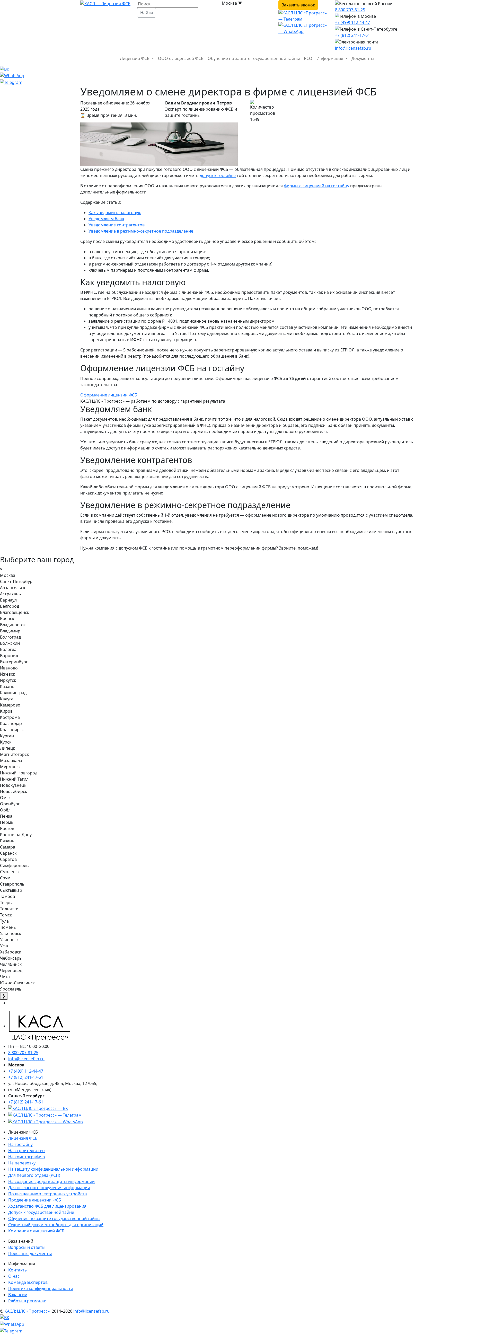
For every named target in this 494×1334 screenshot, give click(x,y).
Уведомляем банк (106, 219)
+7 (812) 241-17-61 (352, 35)
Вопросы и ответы (26, 1247)
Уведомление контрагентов (117, 225)
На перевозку (22, 1163)
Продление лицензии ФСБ (34, 1200)
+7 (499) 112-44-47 (352, 22)
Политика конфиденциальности (40, 1288)
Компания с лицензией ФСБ (36, 1231)
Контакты (18, 1270)
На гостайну (20, 1144)
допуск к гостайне (218, 175)
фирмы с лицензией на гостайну (316, 186)
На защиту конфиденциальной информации (53, 1169)
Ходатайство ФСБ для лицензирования (47, 1206)
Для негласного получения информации (49, 1187)
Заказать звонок (298, 5)
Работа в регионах (27, 1301)
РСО (308, 58)
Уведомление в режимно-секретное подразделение (141, 231)
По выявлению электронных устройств (47, 1194)
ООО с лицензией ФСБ (181, 58)
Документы (362, 58)
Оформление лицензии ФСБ (108, 395)
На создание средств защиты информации (51, 1181)
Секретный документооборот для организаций (55, 1224)
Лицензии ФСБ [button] (135, 58)
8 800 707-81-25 (350, 10)
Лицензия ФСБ (23, 1138)
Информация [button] (330, 58)
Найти (146, 12)
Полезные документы (30, 1253)
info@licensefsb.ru (353, 48)
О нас (14, 1276)
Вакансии (17, 1294)
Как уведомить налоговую (115, 212)
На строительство (26, 1150)
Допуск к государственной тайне (41, 1212)
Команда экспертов (28, 1282)
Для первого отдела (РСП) (34, 1175)
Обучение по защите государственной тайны (254, 58)
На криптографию (26, 1157)
